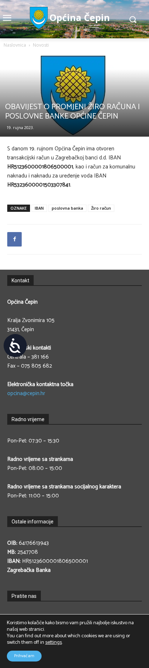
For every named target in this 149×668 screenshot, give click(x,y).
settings (53, 642)
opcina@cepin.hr (26, 393)
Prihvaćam (24, 655)
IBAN (39, 208)
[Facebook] (14, 239)
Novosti (41, 45)
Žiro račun (101, 208)
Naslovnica (15, 45)
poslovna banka (67, 208)
